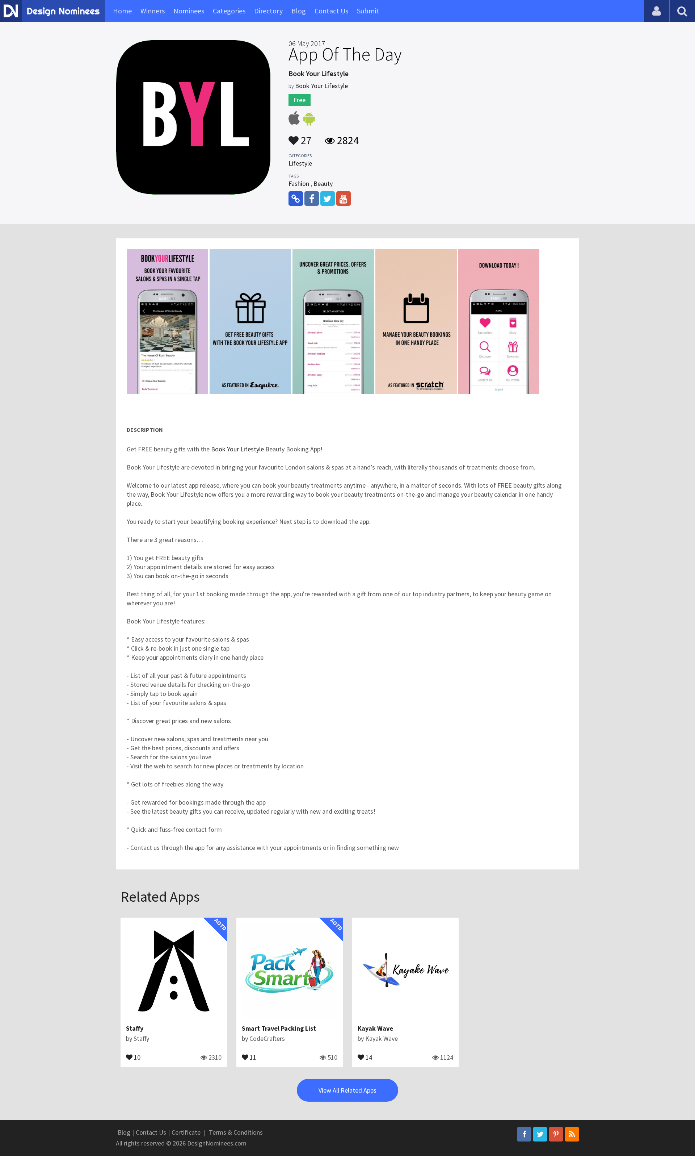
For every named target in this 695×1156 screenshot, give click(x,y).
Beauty (323, 183)
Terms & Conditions (236, 1132)
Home (122, 10)
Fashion (298, 183)
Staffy (134, 1028)
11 (252, 1056)
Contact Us (331, 10)
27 (305, 137)
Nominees (188, 10)
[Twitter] (540, 1134)
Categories (229, 10)
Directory (268, 10)
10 (136, 1056)
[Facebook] (524, 1134)
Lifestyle (300, 163)
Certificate (186, 1132)
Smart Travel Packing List (279, 1028)
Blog (298, 10)
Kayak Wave (375, 1028)
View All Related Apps (347, 1090)
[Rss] (572, 1134)
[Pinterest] (556, 1134)
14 (368, 1056)
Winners (152, 10)
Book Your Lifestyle (321, 86)
